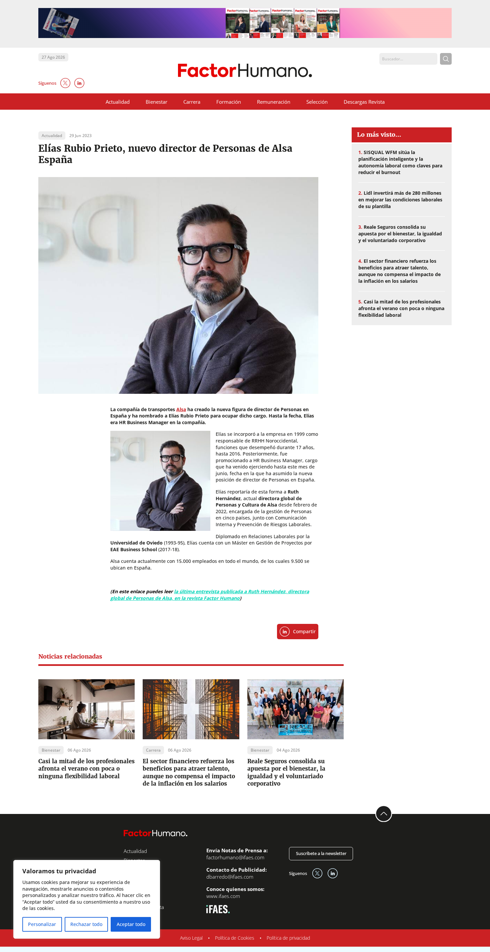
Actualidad (118, 101)
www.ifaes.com (223, 896)
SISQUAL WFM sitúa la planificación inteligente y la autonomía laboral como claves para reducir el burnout (400, 162)
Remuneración (273, 101)
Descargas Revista (364, 101)
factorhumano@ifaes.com (235, 857)
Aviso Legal (191, 938)
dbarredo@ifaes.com (229, 876)
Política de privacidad (288, 938)
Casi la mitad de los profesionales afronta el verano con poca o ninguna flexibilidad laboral (86, 769)
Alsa (181, 409)
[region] (86, 899)
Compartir (304, 631)
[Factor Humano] (245, 70)
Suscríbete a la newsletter (321, 853)
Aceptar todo (131, 924)
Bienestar (156, 101)
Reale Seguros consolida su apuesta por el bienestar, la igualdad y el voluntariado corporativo (286, 772)
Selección (317, 101)
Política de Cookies (234, 938)
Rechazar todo (86, 924)
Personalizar (42, 924)
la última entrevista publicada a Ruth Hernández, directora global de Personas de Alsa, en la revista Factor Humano (209, 594)
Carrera (191, 101)
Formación (228, 101)
